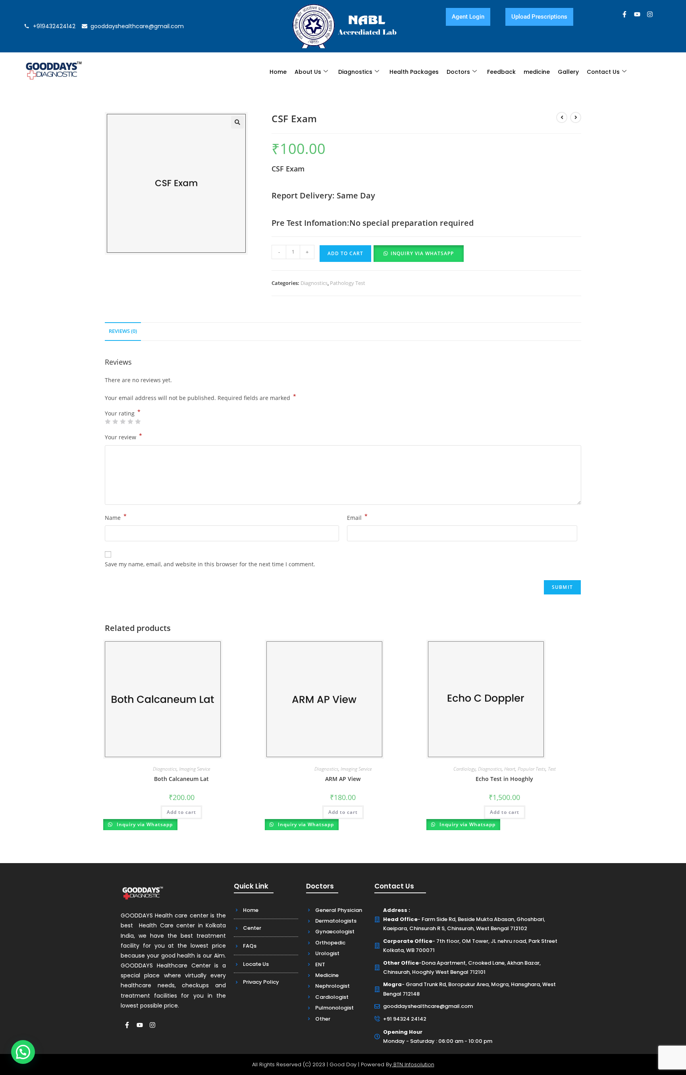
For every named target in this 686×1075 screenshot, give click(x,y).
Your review (123, 436)
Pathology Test (347, 283)
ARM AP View (342, 779)
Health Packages (414, 72)
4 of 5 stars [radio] (130, 421)
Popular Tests (531, 768)
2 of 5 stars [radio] (115, 421)
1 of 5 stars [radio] (107, 421)
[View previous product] (561, 117)
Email (357, 517)
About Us (308, 72)
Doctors (458, 72)
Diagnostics (355, 72)
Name (116, 517)
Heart (509, 768)
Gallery (568, 72)
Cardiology (464, 768)
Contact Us (603, 72)
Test (552, 768)
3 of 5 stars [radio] (122, 421)
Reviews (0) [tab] (123, 331)
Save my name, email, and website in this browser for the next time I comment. (210, 564)
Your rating (123, 413)
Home (278, 72)
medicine (537, 72)
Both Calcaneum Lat (181, 779)
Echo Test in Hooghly (504, 779)
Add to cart (345, 253)
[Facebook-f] (624, 14)
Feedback (501, 72)
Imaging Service (194, 768)
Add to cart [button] (181, 812)
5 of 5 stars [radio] (138, 421)
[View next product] (575, 117)
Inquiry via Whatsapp (422, 253)
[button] (237, 122)
